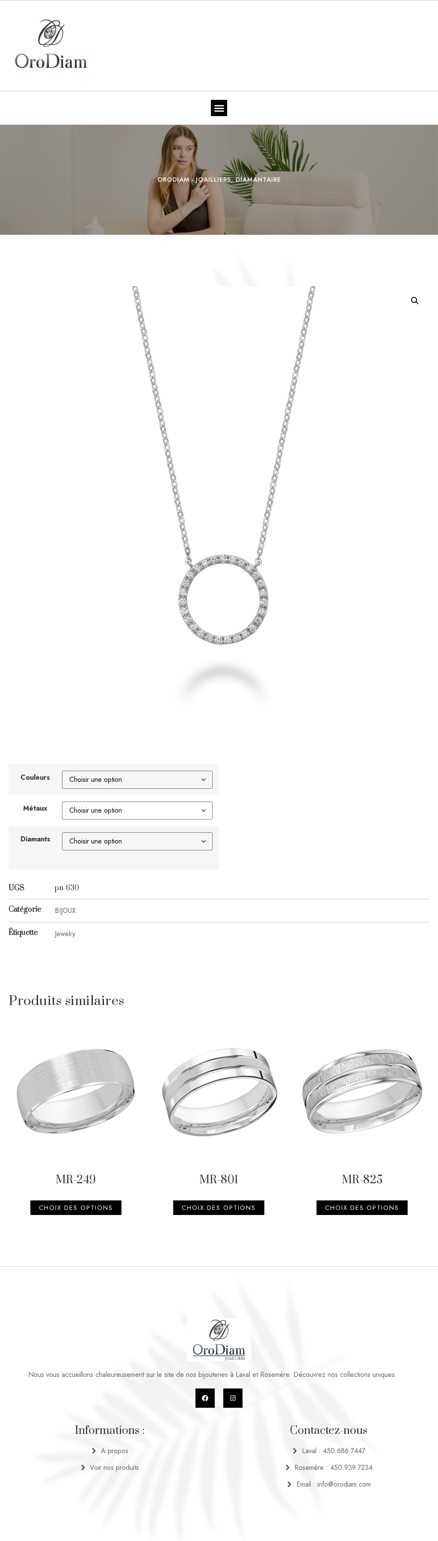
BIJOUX (65, 911)
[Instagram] (233, 1398)
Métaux (35, 808)
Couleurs (35, 777)
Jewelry (65, 934)
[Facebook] (205, 1398)
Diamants (35, 839)
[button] (219, 108)
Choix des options (76, 1207)
